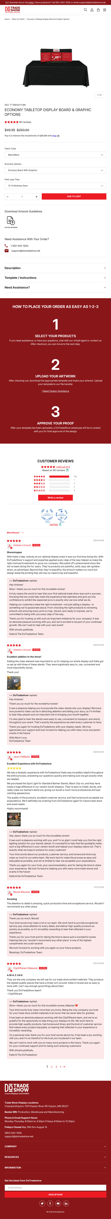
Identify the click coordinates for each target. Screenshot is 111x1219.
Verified (54, 524)
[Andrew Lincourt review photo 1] (14, 683)
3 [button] (56, 1066)
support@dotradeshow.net (19, 1136)
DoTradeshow (58, 1212)
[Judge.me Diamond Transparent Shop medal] (61, 515)
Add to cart (74, 196)
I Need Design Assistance (55, 391)
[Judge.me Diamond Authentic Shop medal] (47, 515)
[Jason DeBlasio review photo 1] (14, 819)
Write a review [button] (55, 497)
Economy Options (13, 164)
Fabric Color (10, 148)
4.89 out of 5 (63, 466)
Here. (31, 2)
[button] (98, 10)
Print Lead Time (12, 179)
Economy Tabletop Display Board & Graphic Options (48, 19)
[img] (14, 540)
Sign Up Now (56, 1194)
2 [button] (51, 1066)
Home (7, 19)
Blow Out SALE (18, 19)
